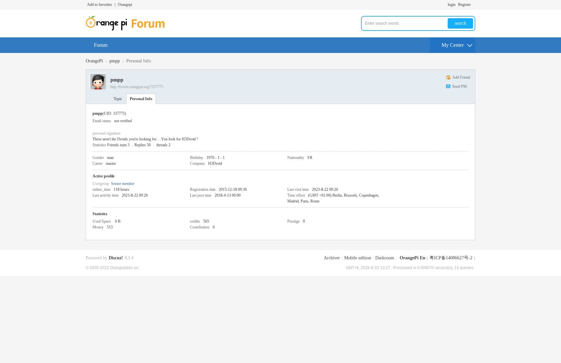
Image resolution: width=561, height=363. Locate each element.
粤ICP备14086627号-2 (451, 257)
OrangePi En (412, 257)
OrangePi (94, 60)
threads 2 (163, 145)
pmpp (114, 60)
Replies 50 (142, 145)
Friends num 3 (118, 145)
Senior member (122, 183)
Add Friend (461, 77)
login (451, 4)
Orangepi (125, 4)
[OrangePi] (129, 29)
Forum (100, 45)
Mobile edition (357, 257)
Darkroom (384, 257)
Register (464, 4)
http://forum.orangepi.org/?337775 (136, 86)
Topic (118, 99)
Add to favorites (99, 4)
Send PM (459, 86)
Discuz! (116, 257)
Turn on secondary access (473, 4)
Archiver (332, 257)
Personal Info (141, 99)
